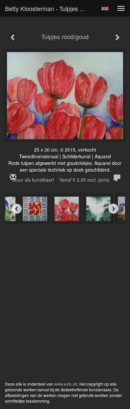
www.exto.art (65, 384)
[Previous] (17, 209)
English (105, 9)
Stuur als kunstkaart (60, 179)
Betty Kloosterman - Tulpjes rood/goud (49, 8)
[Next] (113, 209)
